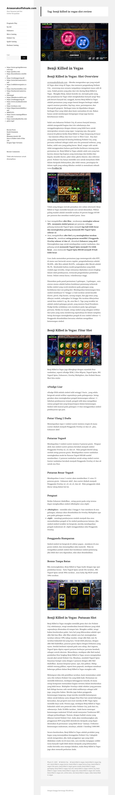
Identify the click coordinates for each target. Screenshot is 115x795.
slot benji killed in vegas (81, 773)
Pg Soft (9, 27)
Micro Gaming (11, 34)
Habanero (10, 31)
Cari (8, 55)
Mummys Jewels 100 (14, 136)
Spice (8, 134)
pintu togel (10, 121)
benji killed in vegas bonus (59, 764)
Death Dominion (12, 132)
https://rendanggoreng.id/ (15, 78)
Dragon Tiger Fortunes (14, 143)
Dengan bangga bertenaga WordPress (60, 791)
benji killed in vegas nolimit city (85, 769)
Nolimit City (11, 38)
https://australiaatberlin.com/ (17, 119)
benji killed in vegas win (55, 773)
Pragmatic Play (12, 23)
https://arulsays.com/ (14, 106)
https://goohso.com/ (13, 72)
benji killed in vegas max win (64, 769)
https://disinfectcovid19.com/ (17, 97)
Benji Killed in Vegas (65, 68)
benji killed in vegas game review (70, 766)
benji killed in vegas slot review (89, 771)
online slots (68, 773)
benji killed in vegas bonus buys (80, 764)
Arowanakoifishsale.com (21, 8)
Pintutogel (10, 95)
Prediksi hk (57, 168)
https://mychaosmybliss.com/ (17, 89)
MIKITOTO (10, 112)
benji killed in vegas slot (70, 771)
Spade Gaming (12, 42)
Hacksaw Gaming (13, 45)
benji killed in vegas (78, 762)
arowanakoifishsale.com (57, 82)
